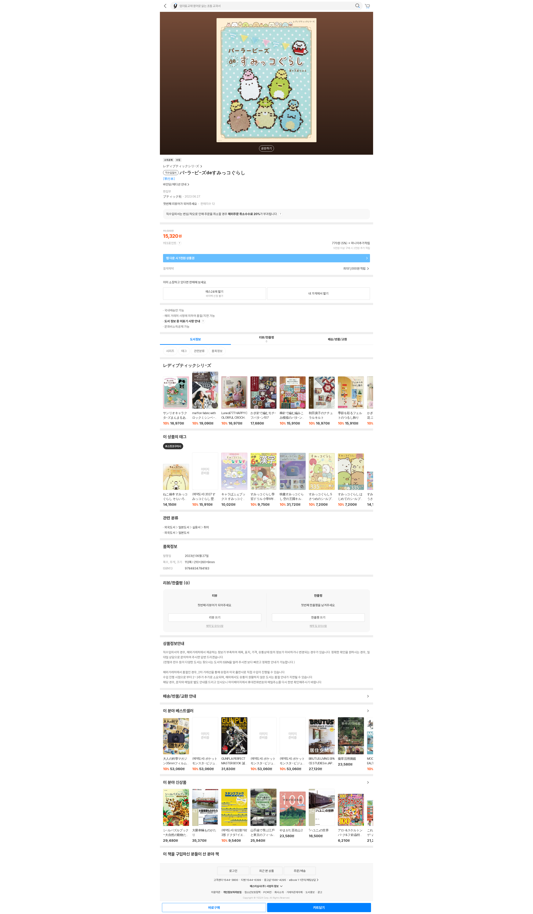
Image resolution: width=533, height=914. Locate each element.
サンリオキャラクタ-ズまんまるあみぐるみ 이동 (176, 400)
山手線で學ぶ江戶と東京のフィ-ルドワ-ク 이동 (263, 816)
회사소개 (279, 892)
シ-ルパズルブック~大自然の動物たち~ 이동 (176, 816)
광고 (320, 892)
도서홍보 (310, 892)
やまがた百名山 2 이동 (293, 817)
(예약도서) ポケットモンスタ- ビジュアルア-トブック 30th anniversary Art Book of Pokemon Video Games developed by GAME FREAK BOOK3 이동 (293, 744)
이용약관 (215, 892)
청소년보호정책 (252, 892)
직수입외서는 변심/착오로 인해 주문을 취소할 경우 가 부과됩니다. (222, 214)
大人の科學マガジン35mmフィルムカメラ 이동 (176, 744)
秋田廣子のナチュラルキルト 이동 (322, 401)
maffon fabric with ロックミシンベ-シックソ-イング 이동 (205, 398)
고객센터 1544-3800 (226, 880)
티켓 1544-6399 (251, 880)
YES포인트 (170, 243)
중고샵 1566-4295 (275, 880)
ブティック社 (172, 196)
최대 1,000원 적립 (354, 268)
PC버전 (267, 892)
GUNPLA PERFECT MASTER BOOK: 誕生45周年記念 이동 (234, 744)
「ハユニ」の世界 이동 (322, 816)
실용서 (196, 527)
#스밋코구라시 (173, 446)
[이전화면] (165, 6)
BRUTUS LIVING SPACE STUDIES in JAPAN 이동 (322, 745)
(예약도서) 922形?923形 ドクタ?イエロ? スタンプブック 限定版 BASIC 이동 (234, 816)
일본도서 (183, 527)
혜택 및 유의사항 (214, 626)
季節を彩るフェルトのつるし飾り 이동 (351, 400)
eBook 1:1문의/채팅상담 (302, 880)
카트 (368, 6)
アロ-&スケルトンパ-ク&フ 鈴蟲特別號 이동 (351, 818)
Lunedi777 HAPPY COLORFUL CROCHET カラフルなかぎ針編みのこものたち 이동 (234, 400)
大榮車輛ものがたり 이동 (205, 816)
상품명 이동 (176, 485)
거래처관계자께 (294, 892)
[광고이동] (357, 6)
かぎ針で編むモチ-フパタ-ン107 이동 (263, 400)
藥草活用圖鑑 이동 (351, 744)
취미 (206, 527)
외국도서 (169, 527)
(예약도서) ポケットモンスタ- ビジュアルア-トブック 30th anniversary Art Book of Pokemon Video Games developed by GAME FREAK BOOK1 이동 (205, 744)
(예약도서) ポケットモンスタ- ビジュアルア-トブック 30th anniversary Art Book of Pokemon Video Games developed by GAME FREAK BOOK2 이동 (263, 744)
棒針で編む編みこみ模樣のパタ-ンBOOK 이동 (293, 400)
